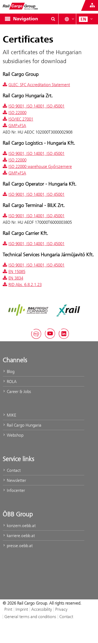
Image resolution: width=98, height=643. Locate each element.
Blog (10, 371)
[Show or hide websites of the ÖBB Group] (92, 5)
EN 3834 (15, 278)
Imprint (22, 609)
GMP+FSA (17, 125)
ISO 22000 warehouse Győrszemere (40, 166)
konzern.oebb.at (21, 525)
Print (8, 609)
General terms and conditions (30, 616)
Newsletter (16, 480)
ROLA (11, 381)
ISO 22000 (17, 112)
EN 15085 (16, 271)
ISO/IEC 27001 (20, 119)
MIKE (11, 415)
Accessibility (41, 609)
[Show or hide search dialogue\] (53, 19)
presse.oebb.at (19, 545)
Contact (13, 470)
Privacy (61, 609)
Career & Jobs (18, 391)
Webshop (14, 435)
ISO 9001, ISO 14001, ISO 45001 (36, 106)
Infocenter (15, 490)
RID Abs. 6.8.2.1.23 (25, 284)
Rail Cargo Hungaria (23, 425)
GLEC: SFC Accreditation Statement (39, 84)
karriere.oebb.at (20, 535)
